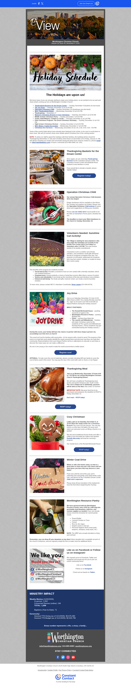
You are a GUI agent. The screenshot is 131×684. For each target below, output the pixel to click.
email (98, 141)
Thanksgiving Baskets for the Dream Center (51, 106)
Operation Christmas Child (44, 109)
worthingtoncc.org (83, 646)
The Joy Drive (40, 108)
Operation (73, 206)
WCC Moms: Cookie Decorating (46, 126)
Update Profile (53, 670)
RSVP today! (65, 407)
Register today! (84, 176)
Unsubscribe (42, 670)
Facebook (87, 565)
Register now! (65, 352)
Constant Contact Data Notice (83, 670)
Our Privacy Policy (65, 670)
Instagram (88, 569)
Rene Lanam (76, 284)
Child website (90, 206)
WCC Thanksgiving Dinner (44, 111)
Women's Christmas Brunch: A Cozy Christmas (52, 115)
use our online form (79, 212)
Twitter (92, 572)
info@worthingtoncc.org (41, 142)
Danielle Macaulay (73, 438)
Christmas (81, 206)
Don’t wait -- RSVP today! (76, 397)
